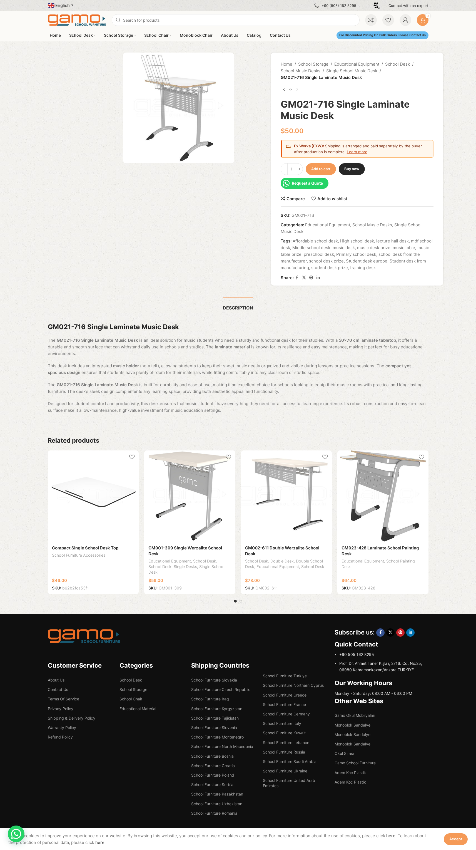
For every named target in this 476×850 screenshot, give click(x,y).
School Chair (130, 699)
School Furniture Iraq (210, 699)
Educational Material (137, 708)
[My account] (405, 20)
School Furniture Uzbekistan (216, 803)
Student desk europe (366, 261)
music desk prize (373, 247)
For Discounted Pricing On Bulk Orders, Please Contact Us (382, 35)
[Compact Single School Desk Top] (93, 496)
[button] (16, 834)
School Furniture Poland (212, 775)
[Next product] (297, 89)
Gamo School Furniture (355, 762)
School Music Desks (300, 70)
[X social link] (304, 277)
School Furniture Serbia (212, 784)
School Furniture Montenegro (217, 737)
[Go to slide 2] (241, 601)
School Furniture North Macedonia (222, 746)
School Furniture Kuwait (284, 732)
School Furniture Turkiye (285, 675)
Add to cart (320, 169)
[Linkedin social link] (318, 277)
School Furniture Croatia (213, 765)
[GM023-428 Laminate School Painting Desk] (382, 496)
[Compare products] (371, 20)
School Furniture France (284, 704)
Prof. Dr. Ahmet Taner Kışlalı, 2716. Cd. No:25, (380, 663)
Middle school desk (311, 247)
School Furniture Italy (282, 723)
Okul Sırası (344, 753)
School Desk (397, 64)
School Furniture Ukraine (285, 771)
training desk (363, 267)
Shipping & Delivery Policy (71, 718)
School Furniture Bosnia (212, 756)
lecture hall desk (392, 241)
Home (286, 64)
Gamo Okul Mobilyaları (355, 715)
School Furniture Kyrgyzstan (216, 708)
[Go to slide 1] (235, 601)
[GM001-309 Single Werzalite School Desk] (189, 496)
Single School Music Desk (351, 70)
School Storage (313, 64)
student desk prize (329, 267)
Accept (455, 839)
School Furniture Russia (284, 752)
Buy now (351, 169)
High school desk (357, 241)
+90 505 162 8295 (356, 654)
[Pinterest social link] (311, 277)
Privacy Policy (60, 708)
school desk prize (326, 261)
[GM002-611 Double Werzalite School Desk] (286, 496)
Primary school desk (356, 254)
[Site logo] (77, 19)
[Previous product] (284, 89)
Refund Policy (60, 737)
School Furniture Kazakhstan (217, 794)
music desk (344, 247)
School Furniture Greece (284, 695)
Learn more (357, 152)
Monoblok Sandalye (352, 725)
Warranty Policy (62, 727)
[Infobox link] (335, 5)
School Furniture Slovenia (214, 727)
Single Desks (185, 566)
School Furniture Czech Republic (220, 689)
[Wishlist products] (388, 20)
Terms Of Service (63, 699)
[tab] (238, 305)
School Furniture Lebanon (286, 742)
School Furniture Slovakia (214, 680)
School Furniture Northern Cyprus (293, 685)
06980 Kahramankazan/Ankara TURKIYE (376, 669)
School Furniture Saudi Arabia (289, 761)
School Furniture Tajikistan (215, 718)
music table (404, 247)
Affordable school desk (315, 241)
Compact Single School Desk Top (85, 548)
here (390, 835)
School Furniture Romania (214, 813)
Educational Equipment (356, 64)
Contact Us (58, 689)
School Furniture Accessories (78, 555)
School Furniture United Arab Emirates (289, 783)
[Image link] (84, 635)
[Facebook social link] (297, 277)
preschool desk (319, 254)
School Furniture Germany (286, 714)
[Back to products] (290, 89)
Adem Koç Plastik (350, 772)
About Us (56, 680)
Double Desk (282, 561)
